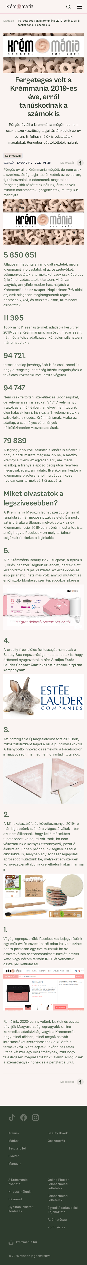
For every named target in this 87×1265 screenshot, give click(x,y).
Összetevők (56, 1141)
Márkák (13, 1141)
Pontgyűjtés (56, 1227)
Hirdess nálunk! (19, 1191)
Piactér (13, 1156)
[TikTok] (11, 1117)
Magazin (8, 20)
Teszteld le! (17, 1148)
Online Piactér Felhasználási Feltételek (58, 1184)
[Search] (68, 7)
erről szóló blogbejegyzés (24, 580)
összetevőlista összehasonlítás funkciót (35, 954)
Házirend (15, 1199)
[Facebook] (23, 1117)
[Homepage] (20, 6)
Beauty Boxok (58, 1133)
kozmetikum (13, 155)
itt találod (72, 754)
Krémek (13, 1133)
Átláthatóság (57, 1219)
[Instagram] (35, 1117)
